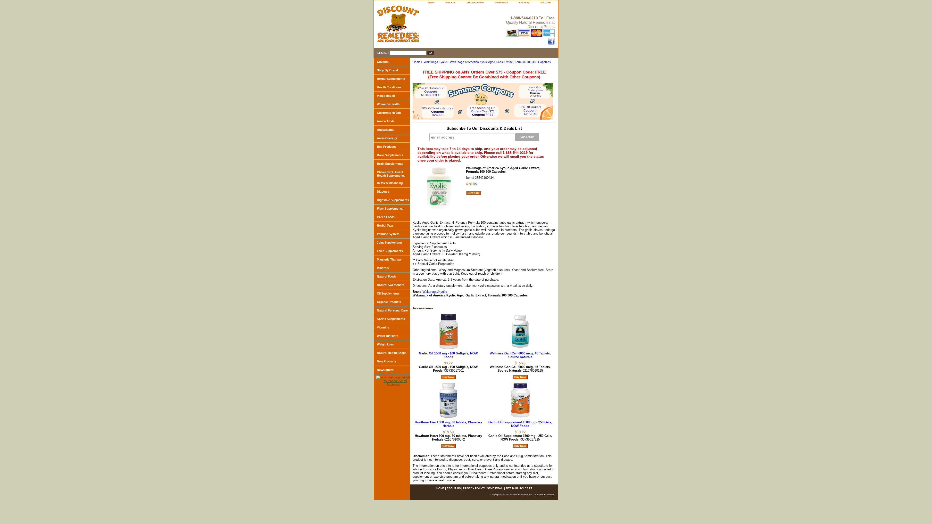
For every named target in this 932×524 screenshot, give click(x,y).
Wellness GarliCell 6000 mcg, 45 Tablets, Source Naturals (520, 355)
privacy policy (475, 2)
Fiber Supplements (390, 208)
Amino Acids (386, 121)
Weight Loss (385, 344)
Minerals (383, 268)
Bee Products (386, 146)
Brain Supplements (390, 163)
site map (524, 2)
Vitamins (383, 327)
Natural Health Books (392, 353)
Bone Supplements (390, 155)
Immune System (388, 234)
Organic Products (389, 302)
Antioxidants (385, 129)
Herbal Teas (385, 225)
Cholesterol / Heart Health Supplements (391, 174)
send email (501, 2)
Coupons (383, 62)
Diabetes (383, 191)
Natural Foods (386, 276)
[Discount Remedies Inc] (434, 25)
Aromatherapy (387, 138)
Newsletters (385, 370)
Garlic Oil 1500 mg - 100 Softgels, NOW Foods (448, 355)
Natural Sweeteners (390, 285)
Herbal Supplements (391, 79)
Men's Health (386, 96)
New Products (386, 361)
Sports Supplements (391, 319)
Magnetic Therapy (389, 259)
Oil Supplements (388, 293)
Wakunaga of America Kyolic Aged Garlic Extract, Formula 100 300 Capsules (500, 62)
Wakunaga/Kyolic (435, 292)
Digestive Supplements (393, 200)
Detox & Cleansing (390, 183)
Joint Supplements (390, 242)
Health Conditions (389, 87)
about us (450, 2)
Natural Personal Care (392, 310)
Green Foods (386, 217)
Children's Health (389, 113)
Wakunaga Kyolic (435, 62)
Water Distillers (387, 336)
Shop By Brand (387, 70)
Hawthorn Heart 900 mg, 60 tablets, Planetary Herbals (448, 424)
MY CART (546, 2)
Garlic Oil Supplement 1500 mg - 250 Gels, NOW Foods (520, 424)
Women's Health (388, 104)
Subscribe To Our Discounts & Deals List (484, 128)
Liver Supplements (390, 251)
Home (417, 62)
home (431, 2)
